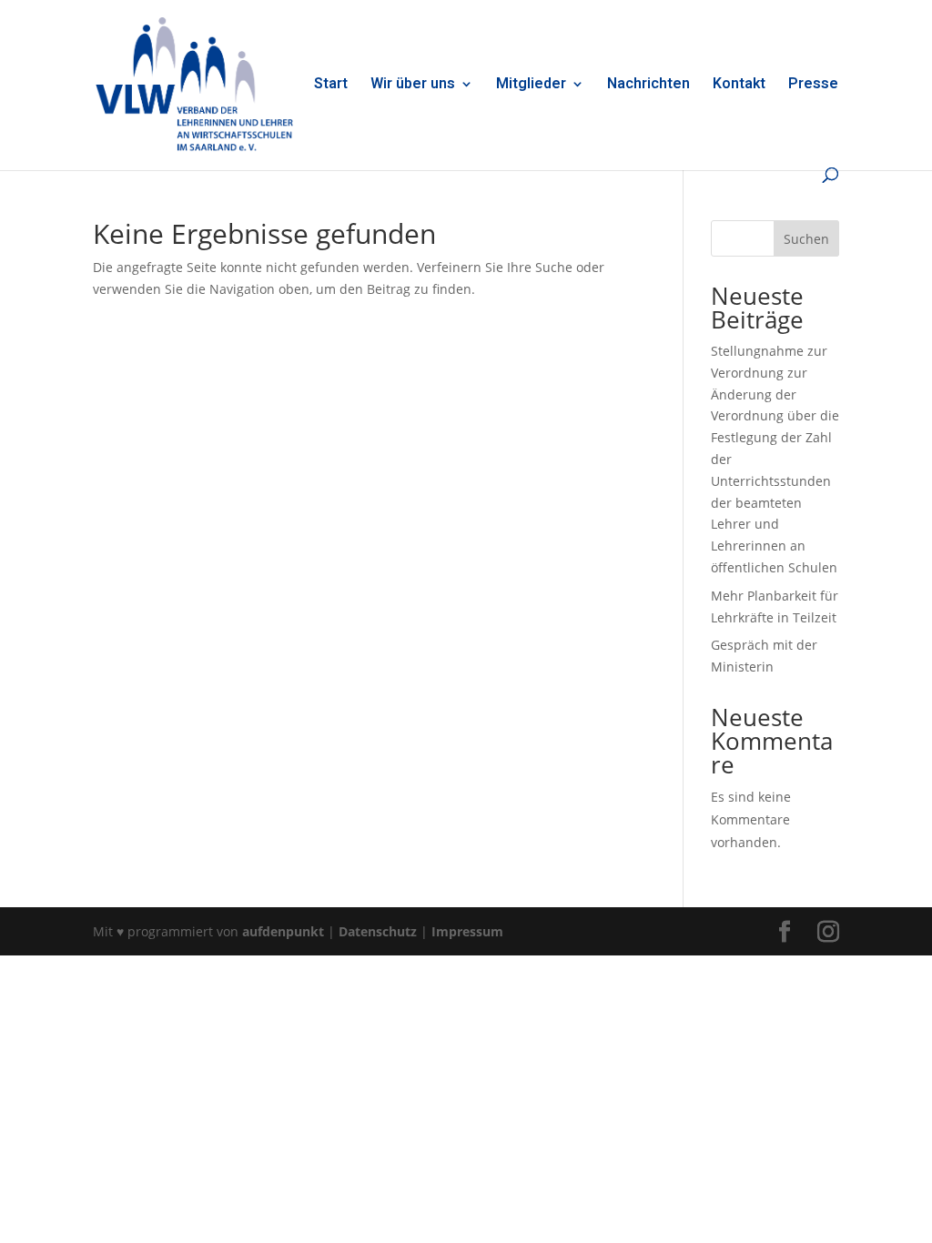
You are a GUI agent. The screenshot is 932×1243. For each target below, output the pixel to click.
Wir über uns (412, 86)
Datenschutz (378, 931)
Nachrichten (648, 86)
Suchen (806, 239)
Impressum (467, 931)
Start (331, 86)
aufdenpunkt (283, 931)
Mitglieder (531, 86)
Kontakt (739, 86)
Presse (813, 86)
